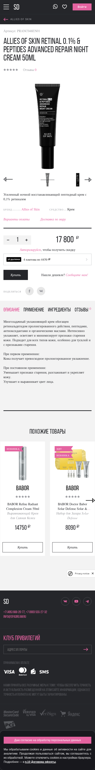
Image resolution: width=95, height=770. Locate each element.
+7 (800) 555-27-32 (36, 612)
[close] (93, 573)
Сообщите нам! (77, 275)
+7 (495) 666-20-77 (14, 612)
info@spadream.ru (14, 617)
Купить (16, 275)
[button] (47, 259)
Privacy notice (82, 573)
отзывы (83, 310)
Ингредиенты (59, 310)
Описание (11, 310)
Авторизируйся (30, 249)
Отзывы (29, 69)
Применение (34, 310)
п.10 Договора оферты (40, 762)
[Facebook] (29, 291)
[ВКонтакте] (41, 291)
